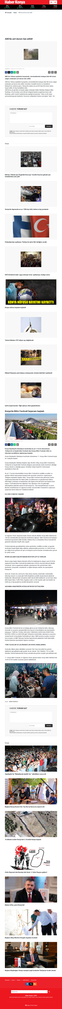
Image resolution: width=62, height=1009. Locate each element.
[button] (49, 72)
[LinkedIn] (12, 72)
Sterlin (55, 5)
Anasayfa (9, 12)
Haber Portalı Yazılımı (32, 1005)
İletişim (18, 980)
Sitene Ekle (33, 980)
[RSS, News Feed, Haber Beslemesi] (35, 984)
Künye (13, 980)
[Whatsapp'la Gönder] (14, 72)
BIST (20, 5)
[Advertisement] (31, 26)
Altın (7, 5)
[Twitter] (9, 72)
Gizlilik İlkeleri (26, 980)
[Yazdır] (17, 72)
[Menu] (55, 2)
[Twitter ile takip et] (31, 984)
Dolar (32, 5)
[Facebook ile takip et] (27, 984)
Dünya (15, 12)
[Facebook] (6, 72)
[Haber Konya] (15, 2)
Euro (44, 5)
